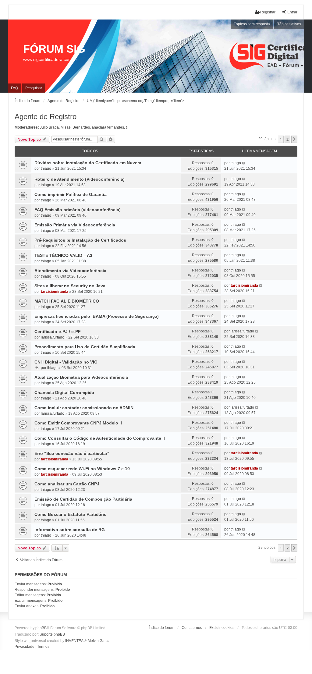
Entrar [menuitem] (292, 12)
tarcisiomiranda (54, 291)
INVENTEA (74, 641)
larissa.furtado (52, 337)
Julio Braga (49, 127)
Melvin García (99, 641)
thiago (46, 168)
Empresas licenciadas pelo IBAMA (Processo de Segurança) (96, 316)
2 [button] (287, 139)
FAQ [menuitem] (14, 88)
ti (127, 127)
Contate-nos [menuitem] (192, 628)
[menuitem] (24, 647)
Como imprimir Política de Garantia (70, 194)
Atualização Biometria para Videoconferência (81, 377)
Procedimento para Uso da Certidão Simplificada (84, 346)
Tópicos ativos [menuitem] (289, 24)
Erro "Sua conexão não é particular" (71, 453)
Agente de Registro (45, 116)
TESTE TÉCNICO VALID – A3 (63, 255)
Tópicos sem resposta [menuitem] (252, 24)
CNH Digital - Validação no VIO (66, 362)
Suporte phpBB (52, 634)
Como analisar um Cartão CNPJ (66, 483)
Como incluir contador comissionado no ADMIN (83, 407)
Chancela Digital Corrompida (64, 392)
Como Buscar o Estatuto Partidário (70, 514)
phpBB (41, 628)
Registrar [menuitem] (267, 12)
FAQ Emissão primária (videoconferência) (77, 209)
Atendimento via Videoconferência (70, 270)
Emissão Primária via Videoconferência (74, 224)
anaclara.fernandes (108, 127)
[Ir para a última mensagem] (244, 163)
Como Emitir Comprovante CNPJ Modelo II (78, 422)
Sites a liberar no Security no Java (69, 285)
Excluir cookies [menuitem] (221, 628)
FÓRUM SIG (54, 49)
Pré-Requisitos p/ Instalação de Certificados (80, 240)
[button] (294, 139)
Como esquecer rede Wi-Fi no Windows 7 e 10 (82, 468)
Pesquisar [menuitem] (33, 88)
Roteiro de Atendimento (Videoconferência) (79, 179)
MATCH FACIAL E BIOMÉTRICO (66, 301)
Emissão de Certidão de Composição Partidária (83, 499)
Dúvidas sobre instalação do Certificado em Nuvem (87, 162)
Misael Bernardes (75, 127)
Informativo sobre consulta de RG (69, 529)
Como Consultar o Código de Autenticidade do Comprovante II (99, 438)
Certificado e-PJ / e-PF (57, 331)
